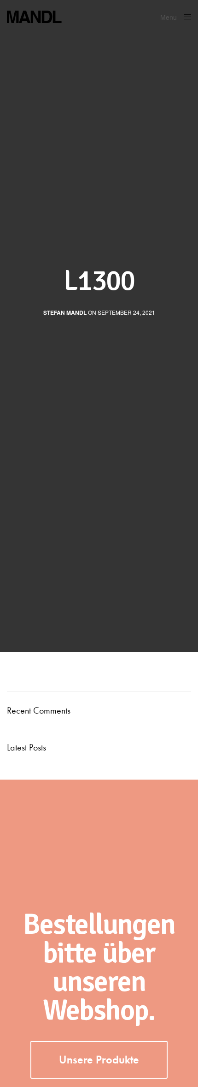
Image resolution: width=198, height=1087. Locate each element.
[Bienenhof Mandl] (67, 16)
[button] (99, 1060)
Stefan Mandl (65, 313)
